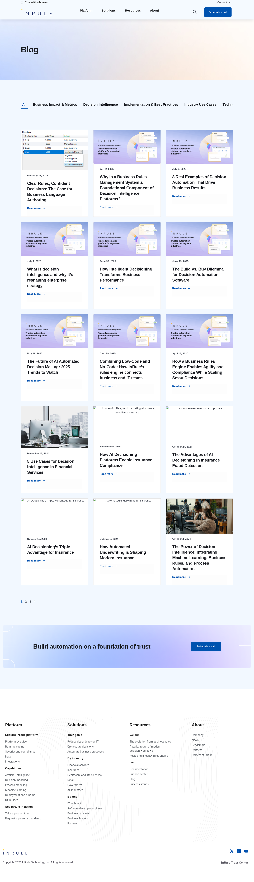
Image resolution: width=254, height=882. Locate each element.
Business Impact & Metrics (55, 104)
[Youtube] (246, 851)
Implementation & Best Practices (151, 104)
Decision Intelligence (100, 104)
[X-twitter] (232, 851)
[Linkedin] (239, 851)
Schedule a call (218, 12)
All (24, 104)
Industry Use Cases (200, 104)
